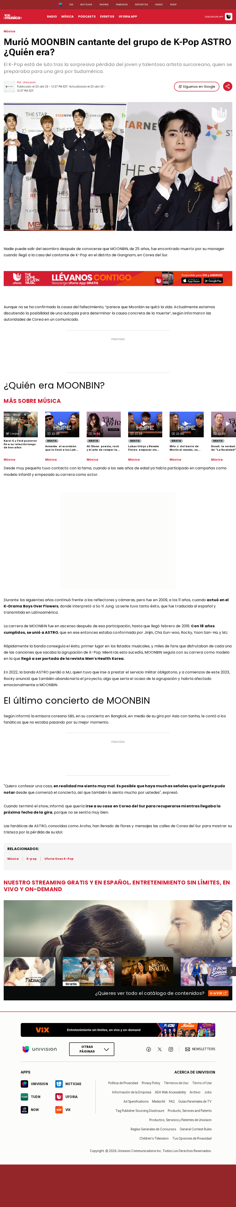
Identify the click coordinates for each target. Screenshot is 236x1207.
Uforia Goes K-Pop (59, 859)
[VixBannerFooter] (118, 1030)
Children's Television (154, 1138)
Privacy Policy (151, 1083)
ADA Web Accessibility (170, 1092)
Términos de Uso (176, 1083)
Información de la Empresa (131, 1092)
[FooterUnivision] (40, 1049)
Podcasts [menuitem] (87, 16)
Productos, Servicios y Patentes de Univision (180, 1120)
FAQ (172, 1101)
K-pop (31, 859)
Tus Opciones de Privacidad (192, 1138)
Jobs (208, 1092)
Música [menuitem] (67, 16)
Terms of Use (202, 1083)
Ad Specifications (136, 1101)
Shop (173, 4)
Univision (29, 82)
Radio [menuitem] (52, 16)
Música (9, 31)
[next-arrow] (231, 971)
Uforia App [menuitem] (128, 16)
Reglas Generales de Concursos (153, 1129)
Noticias (86, 4)
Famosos (122, 4)
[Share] (227, 86)
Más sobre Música (32, 401)
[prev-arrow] (1, 971)
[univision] (13, 16)
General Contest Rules (196, 1129)
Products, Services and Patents (190, 1111)
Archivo (195, 1092)
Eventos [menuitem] (107, 16)
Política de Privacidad (123, 1083)
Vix (71, 4)
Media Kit (158, 1101)
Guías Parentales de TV (195, 1101)
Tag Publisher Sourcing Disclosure (139, 1111)
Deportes (141, 4)
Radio (159, 4)
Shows (104, 4)
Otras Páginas (87, 1049)
